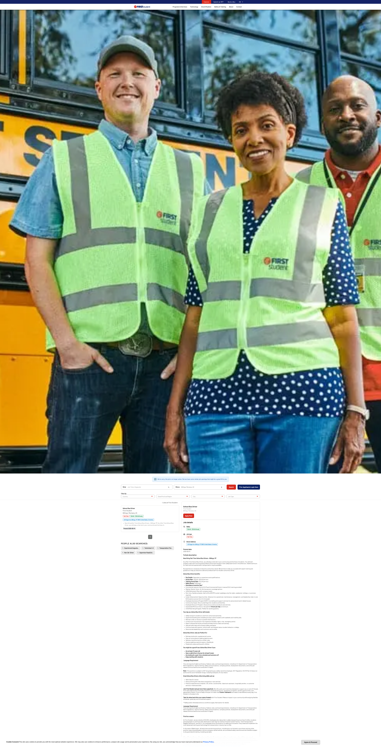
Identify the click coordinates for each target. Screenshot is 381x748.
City (194, 496)
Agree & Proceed (310, 742)
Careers (206, 2)
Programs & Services (180, 7)
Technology (194, 7)
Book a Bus (231, 2)
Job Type (231, 496)
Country (125, 496)
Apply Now (188, 516)
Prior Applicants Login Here (248, 487)
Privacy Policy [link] (208, 742)
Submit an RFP (218, 2)
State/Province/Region (165, 496)
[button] (129, 508)
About (231, 7)
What (124, 487)
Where (178, 487)
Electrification (206, 7)
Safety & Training (220, 7)
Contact (239, 7)
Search (231, 487)
